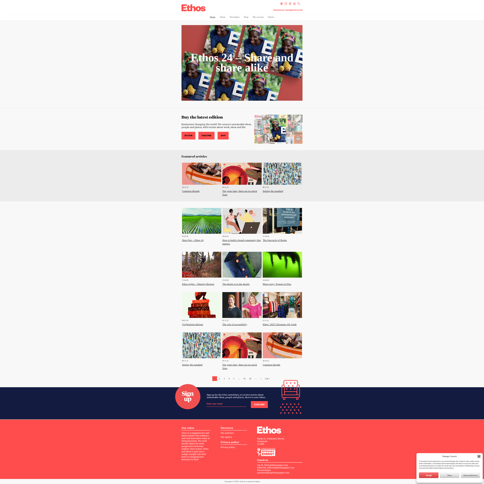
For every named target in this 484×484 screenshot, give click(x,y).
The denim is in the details (236, 284)
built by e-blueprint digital (250, 481)
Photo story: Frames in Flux (277, 284)
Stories (271, 17)
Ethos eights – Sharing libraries (198, 284)
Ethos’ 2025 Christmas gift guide (280, 324)
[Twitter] (281, 3)
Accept (429, 475)
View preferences (470, 475)
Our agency (226, 437)
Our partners (227, 433)
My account (258, 17)
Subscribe (206, 136)
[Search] (298, 3)
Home (212, 17)
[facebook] (290, 3)
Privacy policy (228, 447)
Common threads (191, 191)
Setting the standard (273, 191)
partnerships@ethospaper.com (273, 472)
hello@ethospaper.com (276, 465)
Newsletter (234, 17)
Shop (246, 17)
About (222, 17)
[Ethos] (193, 7)
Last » (267, 379)
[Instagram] (286, 3)
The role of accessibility (234, 324)
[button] (479, 456)
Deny (449, 475)
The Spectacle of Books (275, 240)
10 (244, 379)
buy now (188, 136)
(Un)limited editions (192, 324)
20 (250, 379)
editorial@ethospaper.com (280, 467)
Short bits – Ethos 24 (192, 240)
